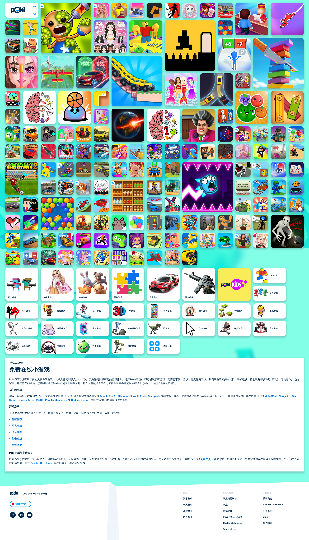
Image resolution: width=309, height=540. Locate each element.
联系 (225, 505)
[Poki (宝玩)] (18, 10)
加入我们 (267, 523)
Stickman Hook (127, 396)
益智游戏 (17, 419)
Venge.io (284, 396)
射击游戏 (17, 438)
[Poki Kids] (234, 284)
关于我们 (267, 499)
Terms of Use (230, 529)
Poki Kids (268, 511)
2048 (39, 400)
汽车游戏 (17, 432)
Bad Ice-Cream (80, 400)
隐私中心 (227, 511)
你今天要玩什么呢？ (34, 14)
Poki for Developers (41, 463)
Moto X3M (271, 396)
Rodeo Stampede (150, 396)
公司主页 (206, 459)
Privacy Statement (232, 517)
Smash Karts (26, 400)
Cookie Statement (232, 523)
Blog (265, 517)
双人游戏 (17, 426)
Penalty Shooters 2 (56, 400)
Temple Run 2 (108, 396)
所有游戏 (187, 517)
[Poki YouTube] (30, 515)
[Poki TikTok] (13, 515)
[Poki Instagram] (21, 515)
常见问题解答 (230, 499)
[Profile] (34, 6)
